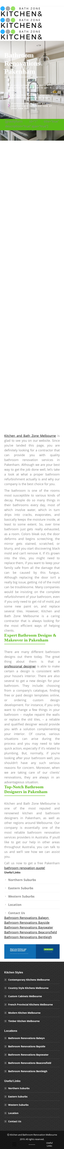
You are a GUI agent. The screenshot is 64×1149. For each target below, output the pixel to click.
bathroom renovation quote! (24, 868)
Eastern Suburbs (20, 888)
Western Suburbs (21, 896)
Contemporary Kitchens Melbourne (29, 979)
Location (15, 905)
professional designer (20, 666)
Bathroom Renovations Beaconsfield (30, 932)
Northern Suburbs (22, 880)
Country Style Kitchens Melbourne (28, 988)
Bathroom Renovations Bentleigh (28, 937)
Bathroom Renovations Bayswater (28, 927)
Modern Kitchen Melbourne (24, 1012)
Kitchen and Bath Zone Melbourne (30, 436)
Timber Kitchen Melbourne (24, 1021)
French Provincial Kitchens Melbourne (30, 1004)
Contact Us (16, 913)
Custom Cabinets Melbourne (25, 996)
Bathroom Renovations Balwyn (26, 918)
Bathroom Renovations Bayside (26, 922)
